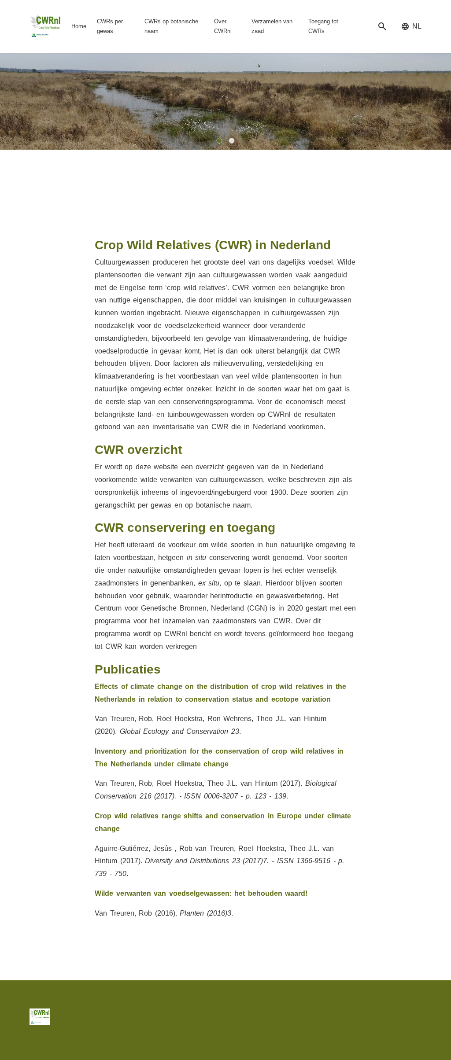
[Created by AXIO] (415, 1016)
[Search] (382, 26)
